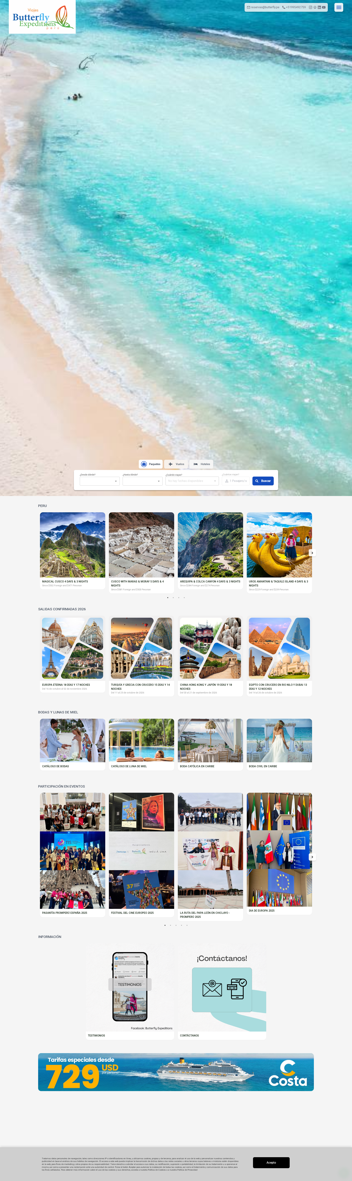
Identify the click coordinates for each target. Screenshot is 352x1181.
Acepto (271, 1162)
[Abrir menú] (338, 7)
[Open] (115, 481)
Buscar (266, 481)
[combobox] (97, 481)
